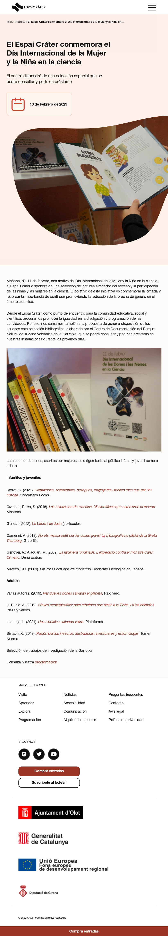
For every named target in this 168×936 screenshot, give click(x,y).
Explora (24, 711)
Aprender (26, 703)
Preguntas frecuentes (126, 694)
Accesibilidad (74, 703)
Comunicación (75, 711)
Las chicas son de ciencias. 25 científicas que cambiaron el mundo (102, 506)
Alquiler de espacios (80, 719)
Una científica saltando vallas (61, 621)
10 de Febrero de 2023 (48, 105)
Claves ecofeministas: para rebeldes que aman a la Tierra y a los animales (96, 605)
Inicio (10, 21)
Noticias (20, 21)
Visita (22, 694)
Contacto (116, 703)
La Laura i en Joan (47, 523)
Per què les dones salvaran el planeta (72, 593)
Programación (29, 719)
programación (46, 662)
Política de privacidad (126, 719)
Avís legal (116, 711)
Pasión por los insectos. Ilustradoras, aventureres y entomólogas (87, 633)
